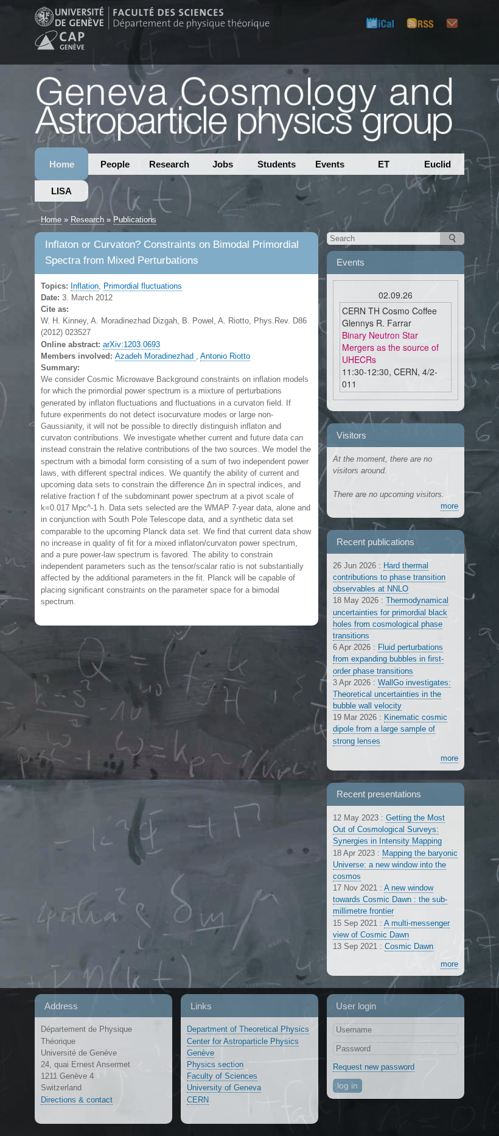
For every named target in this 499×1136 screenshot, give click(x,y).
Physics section (215, 1064)
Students (276, 164)
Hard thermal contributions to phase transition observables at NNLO (389, 577)
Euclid (437, 164)
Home (61, 164)
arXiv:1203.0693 (131, 344)
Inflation (85, 286)
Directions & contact (77, 1099)
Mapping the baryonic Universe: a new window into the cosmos (395, 864)
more (449, 505)
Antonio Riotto (225, 356)
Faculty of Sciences (222, 1076)
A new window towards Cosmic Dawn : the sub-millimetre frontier (390, 899)
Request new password (373, 1066)
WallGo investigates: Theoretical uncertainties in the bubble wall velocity (392, 694)
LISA (61, 191)
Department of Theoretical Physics (248, 1029)
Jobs (222, 164)
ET (383, 164)
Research (169, 164)
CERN (198, 1099)
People (115, 164)
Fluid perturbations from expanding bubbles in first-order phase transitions (388, 659)
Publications (134, 219)
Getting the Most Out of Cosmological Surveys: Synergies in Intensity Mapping (389, 829)
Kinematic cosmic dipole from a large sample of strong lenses (390, 729)
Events (329, 164)
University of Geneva (224, 1087)
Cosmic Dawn (409, 946)
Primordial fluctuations (142, 286)
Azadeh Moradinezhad (155, 356)
